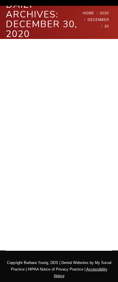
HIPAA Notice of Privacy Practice (55, 269)
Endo (50, 188)
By (26, 201)
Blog (16, 188)
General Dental (69, 188)
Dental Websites (74, 263)
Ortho (88, 188)
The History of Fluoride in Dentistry (56, 173)
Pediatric (20, 194)
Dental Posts (33, 188)
